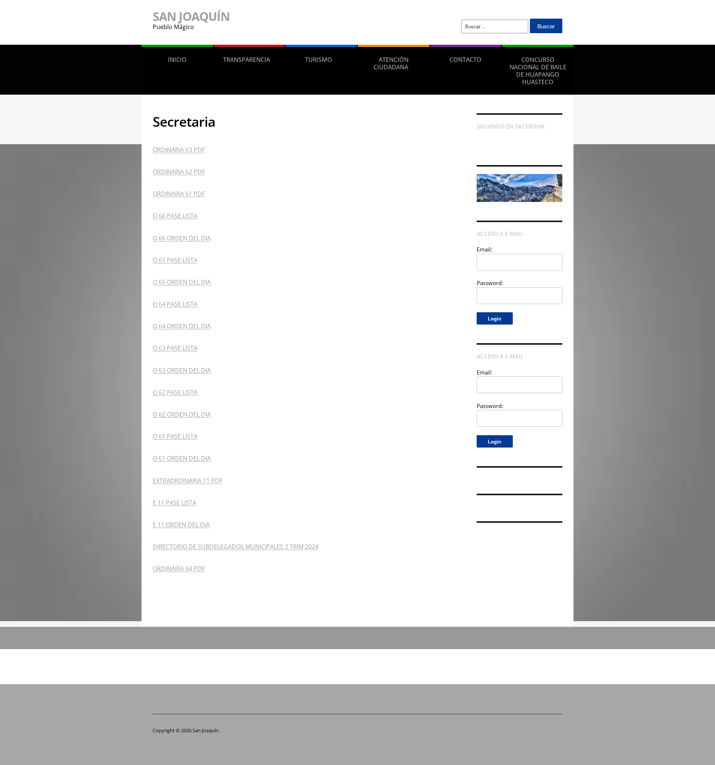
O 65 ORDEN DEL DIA (182, 282)
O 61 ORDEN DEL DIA (182, 458)
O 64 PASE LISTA (175, 304)
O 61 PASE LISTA (175, 436)
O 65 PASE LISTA (175, 260)
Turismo (318, 60)
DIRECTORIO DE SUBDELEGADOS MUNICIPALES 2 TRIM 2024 (235, 547)
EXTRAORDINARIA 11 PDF (187, 481)
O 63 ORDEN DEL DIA (182, 370)
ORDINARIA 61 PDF (179, 194)
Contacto (465, 60)
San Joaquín (191, 16)
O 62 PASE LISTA (175, 392)
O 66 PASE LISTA (175, 216)
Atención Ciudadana (391, 63)
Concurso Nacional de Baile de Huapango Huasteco (537, 71)
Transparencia (246, 60)
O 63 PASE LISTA (175, 348)
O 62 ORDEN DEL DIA (182, 414)
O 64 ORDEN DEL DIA (182, 326)
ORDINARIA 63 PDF (179, 150)
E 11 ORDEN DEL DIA (181, 525)
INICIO (177, 60)
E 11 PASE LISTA (174, 503)
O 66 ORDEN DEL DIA (182, 238)
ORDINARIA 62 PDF (179, 172)
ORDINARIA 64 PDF (179, 569)
